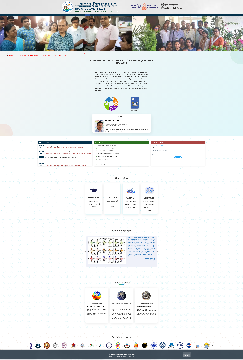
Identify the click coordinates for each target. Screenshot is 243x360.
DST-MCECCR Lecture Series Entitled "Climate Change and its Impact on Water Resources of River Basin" (63, 147)
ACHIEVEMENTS (109, 15)
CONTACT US (154, 15)
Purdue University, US (102, 158)
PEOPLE (101, 15)
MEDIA (141, 15)
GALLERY (136, 15)
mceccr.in (155, 154)
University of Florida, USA (103, 155)
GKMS (125, 15)
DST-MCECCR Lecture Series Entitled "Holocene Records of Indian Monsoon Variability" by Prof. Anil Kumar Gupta (65, 165)
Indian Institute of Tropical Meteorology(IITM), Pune (108, 144)
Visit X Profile (178, 157)
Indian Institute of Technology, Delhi (105, 160)
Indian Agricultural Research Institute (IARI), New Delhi (108, 149)
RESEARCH (93, 15)
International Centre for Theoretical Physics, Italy (107, 152)
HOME (87, 15)
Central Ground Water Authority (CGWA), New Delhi (108, 146)
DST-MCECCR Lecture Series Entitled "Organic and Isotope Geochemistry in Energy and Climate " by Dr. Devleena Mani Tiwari (67, 153)
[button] (241, 33)
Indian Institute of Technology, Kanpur (105, 163)
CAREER (147, 15)
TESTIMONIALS (118, 15)
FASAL (130, 15)
